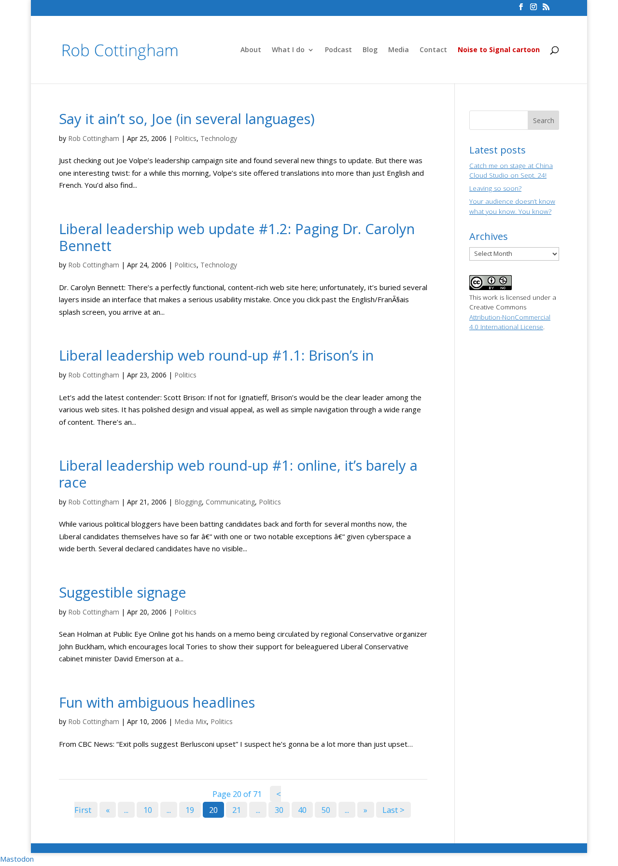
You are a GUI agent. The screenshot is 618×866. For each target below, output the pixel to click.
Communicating (230, 501)
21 (236, 809)
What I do (288, 50)
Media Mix (190, 721)
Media (398, 50)
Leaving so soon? (495, 188)
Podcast (338, 50)
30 (279, 809)
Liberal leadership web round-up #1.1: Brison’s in (216, 355)
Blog (370, 50)
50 (326, 809)
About (250, 50)
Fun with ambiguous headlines (157, 702)
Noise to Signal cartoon (499, 50)
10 (147, 809)
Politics (185, 138)
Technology (218, 138)
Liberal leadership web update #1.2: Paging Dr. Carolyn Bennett (237, 237)
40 (302, 809)
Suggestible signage (122, 592)
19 (189, 809)
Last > (393, 809)
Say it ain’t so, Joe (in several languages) (187, 118)
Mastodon (17, 859)
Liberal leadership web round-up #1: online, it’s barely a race (238, 473)
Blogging (188, 501)
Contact (433, 50)
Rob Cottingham (93, 138)
